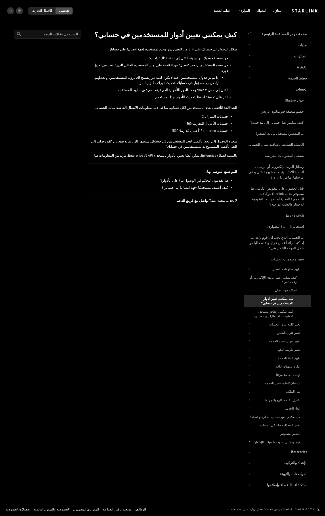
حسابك (207, 49)
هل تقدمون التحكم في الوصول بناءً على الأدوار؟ (194, 180)
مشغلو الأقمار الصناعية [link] (117, 509)
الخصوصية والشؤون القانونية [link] (51, 509)
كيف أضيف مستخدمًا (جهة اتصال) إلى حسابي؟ (195, 187)
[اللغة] (19, 10)
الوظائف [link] (140, 509)
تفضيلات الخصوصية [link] (17, 509)
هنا (96, 155)
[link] (304, 11)
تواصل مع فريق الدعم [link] (192, 200)
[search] (19, 34)
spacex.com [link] (235, 509)
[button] (277, 45)
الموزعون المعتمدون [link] (86, 509)
